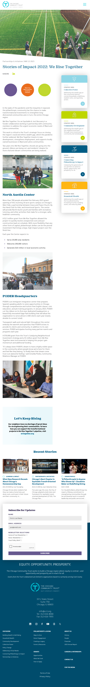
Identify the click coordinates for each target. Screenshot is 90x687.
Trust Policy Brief (14, 540)
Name (10, 514)
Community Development (74, 126)
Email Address (14, 523)
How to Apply (38, 662)
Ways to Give (38, 635)
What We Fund (38, 658)
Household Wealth (71, 196)
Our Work (6, 631)
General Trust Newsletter (17, 535)
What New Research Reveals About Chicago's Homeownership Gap (15, 481)
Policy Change (7, 648)
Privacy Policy (45, 676)
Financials (68, 641)
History (67, 635)
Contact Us (69, 659)
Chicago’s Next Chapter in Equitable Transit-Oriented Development (44, 481)
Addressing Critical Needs (11, 651)
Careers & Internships (73, 652)
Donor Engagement (40, 638)
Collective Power (71, 90)
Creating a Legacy (39, 641)
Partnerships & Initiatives (13, 61)
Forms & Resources (39, 644)
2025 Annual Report (71, 644)
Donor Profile (70, 476)
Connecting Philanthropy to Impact (73, 161)
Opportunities (38, 655)
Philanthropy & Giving (42, 631)
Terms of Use (45, 673)
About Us (68, 631)
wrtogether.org (27, 433)
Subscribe (45, 553)
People (67, 638)
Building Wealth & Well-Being (12, 635)
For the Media (70, 667)
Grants (36, 652)
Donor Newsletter (14, 538)
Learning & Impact (12, 476)
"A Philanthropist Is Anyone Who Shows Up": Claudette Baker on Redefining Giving (73, 481)
